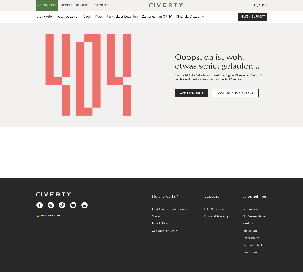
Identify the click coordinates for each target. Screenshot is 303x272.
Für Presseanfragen (255, 216)
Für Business (250, 209)
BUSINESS (66, 5)
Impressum (250, 230)
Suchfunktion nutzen (235, 93)
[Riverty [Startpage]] (164, 5)
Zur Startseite (191, 92)
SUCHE (263, 5)
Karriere (248, 223)
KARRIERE (82, 5)
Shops (156, 216)
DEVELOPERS (100, 5)
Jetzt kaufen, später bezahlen (57, 16)
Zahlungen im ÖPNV (157, 16)
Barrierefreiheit (252, 245)
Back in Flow (92, 16)
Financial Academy (190, 16)
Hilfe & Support (253, 16)
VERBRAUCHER (47, 5)
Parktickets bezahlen (122, 16)
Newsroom (250, 252)
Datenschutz (251, 238)
